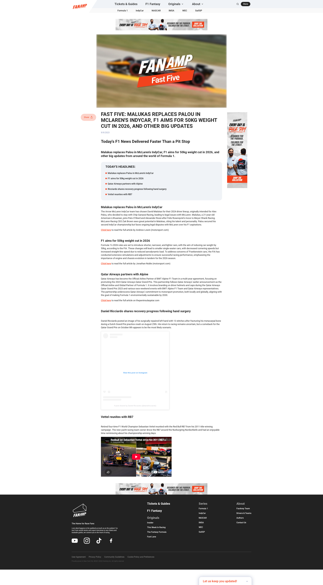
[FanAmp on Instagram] (87, 541)
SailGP (198, 10)
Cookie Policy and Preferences (140, 557)
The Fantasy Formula (156, 532)
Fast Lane (151, 536)
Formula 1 (122, 10)
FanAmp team (243, 508)
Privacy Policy (95, 557)
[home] (79, 6)
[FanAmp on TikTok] (99, 541)
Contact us (241, 522)
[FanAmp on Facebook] (111, 541)
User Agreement (79, 557)
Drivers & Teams (243, 513)
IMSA (171, 10)
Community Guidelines (114, 557)
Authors (240, 518)
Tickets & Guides (126, 4)
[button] (176, 4)
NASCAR (156, 10)
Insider (150, 522)
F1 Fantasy (152, 4)
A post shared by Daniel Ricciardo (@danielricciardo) (135, 406)
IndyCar (140, 10)
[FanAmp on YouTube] (75, 541)
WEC (184, 10)
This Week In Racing (156, 527)
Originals (153, 517)
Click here (106, 230)
